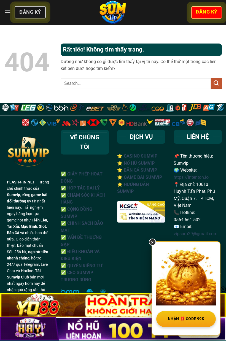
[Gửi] (216, 83)
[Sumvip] (113, 12)
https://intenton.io (191, 177)
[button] (7, 12)
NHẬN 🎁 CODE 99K (186, 318)
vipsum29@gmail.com (195, 233)
